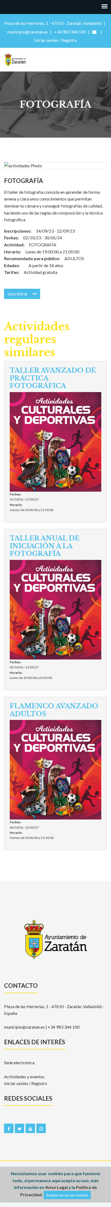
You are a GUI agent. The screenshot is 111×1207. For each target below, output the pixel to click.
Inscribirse (18, 293)
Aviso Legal (56, 1187)
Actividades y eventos (24, 1076)
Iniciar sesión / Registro (25, 1083)
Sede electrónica (19, 1062)
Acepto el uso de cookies (67, 1195)
